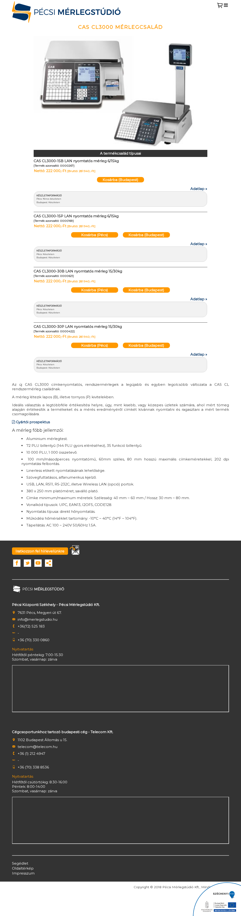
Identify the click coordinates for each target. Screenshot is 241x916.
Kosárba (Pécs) (94, 235)
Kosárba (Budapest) (120, 179)
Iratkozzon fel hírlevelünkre (40, 551)
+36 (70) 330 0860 (33, 640)
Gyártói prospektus (32, 422)
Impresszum (23, 873)
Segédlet (20, 863)
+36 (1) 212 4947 (31, 753)
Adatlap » (198, 188)
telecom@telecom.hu (37, 746)
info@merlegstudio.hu (37, 619)
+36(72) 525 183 (31, 626)
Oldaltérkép (23, 868)
